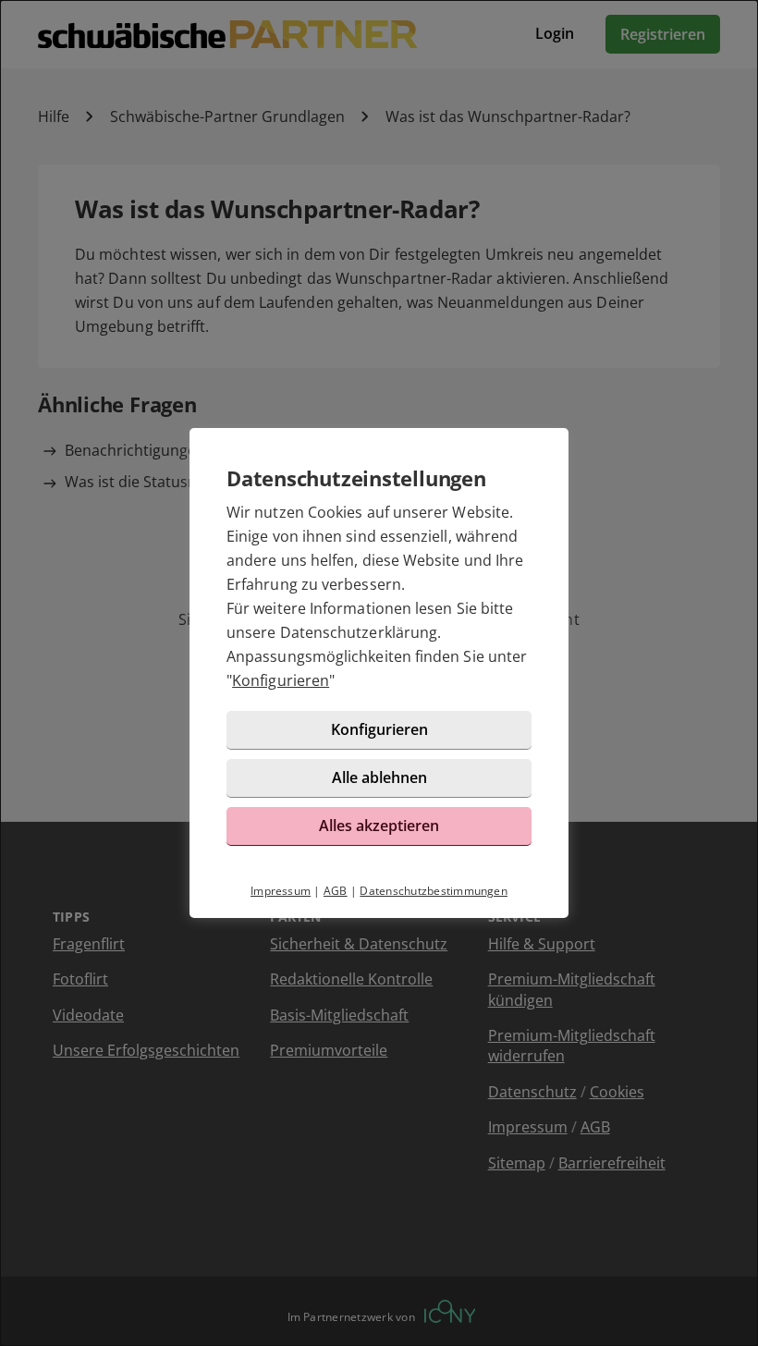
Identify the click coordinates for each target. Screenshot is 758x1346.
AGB (336, 891)
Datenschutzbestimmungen (433, 891)
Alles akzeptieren (379, 825)
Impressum (281, 891)
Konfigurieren (280, 680)
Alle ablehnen (379, 777)
